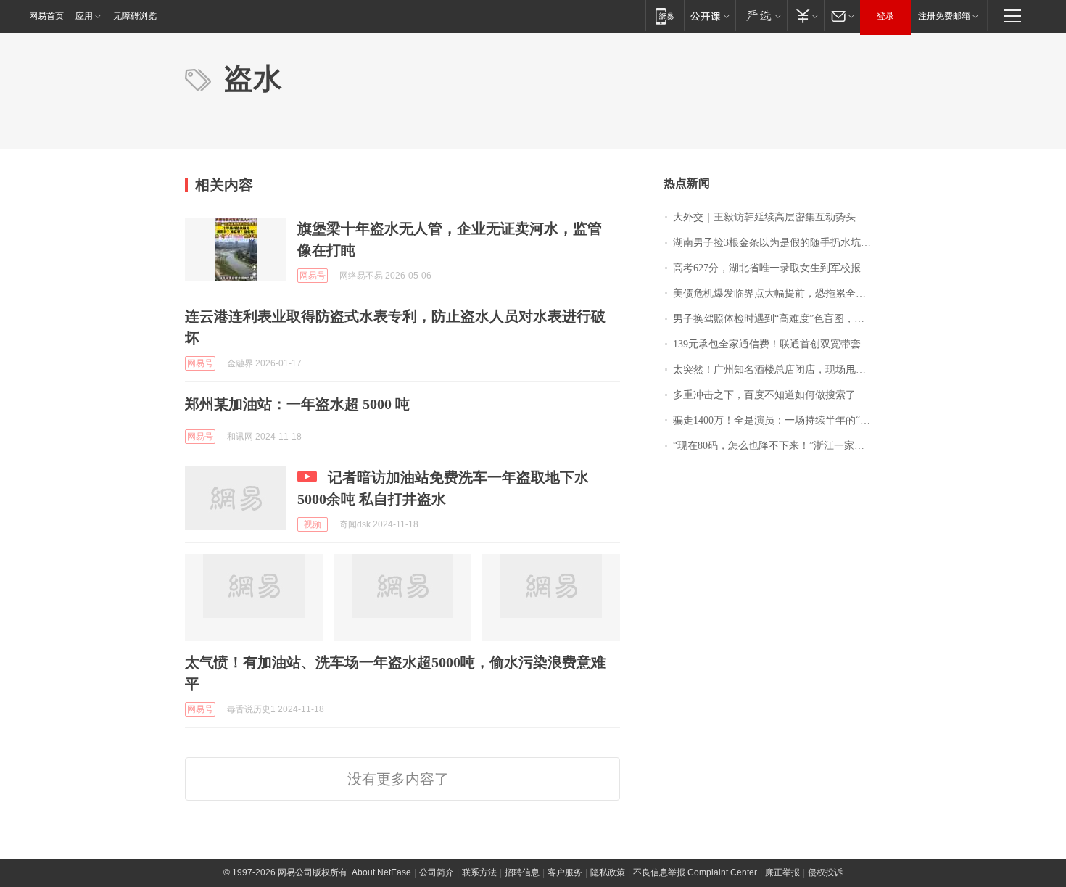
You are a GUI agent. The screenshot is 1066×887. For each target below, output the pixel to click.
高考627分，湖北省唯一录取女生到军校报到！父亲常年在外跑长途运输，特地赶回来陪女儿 (777, 268)
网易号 (312, 276)
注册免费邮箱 (944, 16)
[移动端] (664, 15)
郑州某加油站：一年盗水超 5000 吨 (297, 404)
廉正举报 (782, 872)
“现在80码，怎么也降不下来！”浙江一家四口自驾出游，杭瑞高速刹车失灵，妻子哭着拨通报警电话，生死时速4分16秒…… (777, 445)
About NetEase (381, 872)
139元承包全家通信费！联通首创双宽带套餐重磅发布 (777, 344)
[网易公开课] (709, 15)
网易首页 (46, 16)
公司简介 (436, 872)
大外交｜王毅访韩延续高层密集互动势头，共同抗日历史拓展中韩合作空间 (777, 217)
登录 (885, 16)
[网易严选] (761, 15)
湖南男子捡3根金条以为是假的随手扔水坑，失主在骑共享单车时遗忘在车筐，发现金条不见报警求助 (777, 242)
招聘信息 (522, 872)
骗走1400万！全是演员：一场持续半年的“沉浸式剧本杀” (777, 420)
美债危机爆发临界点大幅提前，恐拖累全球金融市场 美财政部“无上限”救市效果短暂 (777, 293)
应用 (84, 16)
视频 (312, 524)
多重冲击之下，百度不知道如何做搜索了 (764, 394)
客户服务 (565, 872)
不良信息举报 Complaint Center (695, 872)
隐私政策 (607, 872)
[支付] (805, 15)
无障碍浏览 (135, 16)
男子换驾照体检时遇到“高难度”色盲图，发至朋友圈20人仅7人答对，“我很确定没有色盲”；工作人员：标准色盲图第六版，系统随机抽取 (777, 318)
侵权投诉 (825, 872)
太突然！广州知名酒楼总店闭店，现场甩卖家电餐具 (777, 369)
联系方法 (479, 872)
